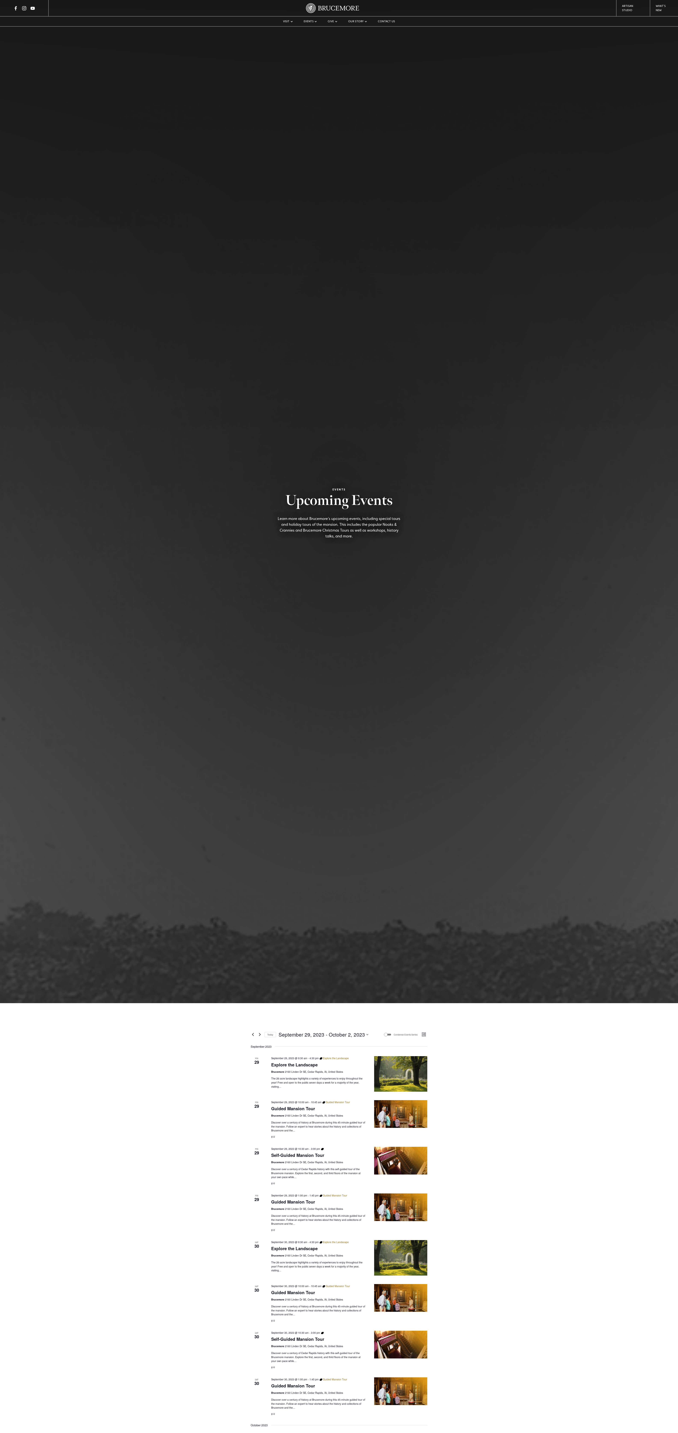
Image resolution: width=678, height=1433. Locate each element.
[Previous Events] (253, 1034)
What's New (661, 8)
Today (270, 1034)
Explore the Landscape (294, 1065)
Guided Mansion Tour (293, 1108)
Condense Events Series (406, 1034)
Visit (286, 21)
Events (309, 21)
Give (331, 21)
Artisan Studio (627, 8)
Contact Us (386, 21)
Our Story (356, 21)
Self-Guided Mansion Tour (297, 1155)
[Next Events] (260, 1034)
